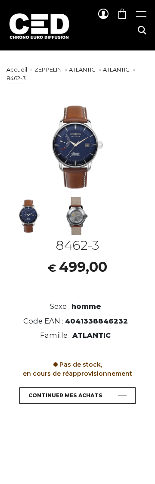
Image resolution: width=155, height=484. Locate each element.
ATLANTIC (83, 69)
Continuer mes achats (65, 395)
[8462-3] (29, 216)
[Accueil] (38, 32)
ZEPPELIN (48, 69)
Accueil (16, 69)
